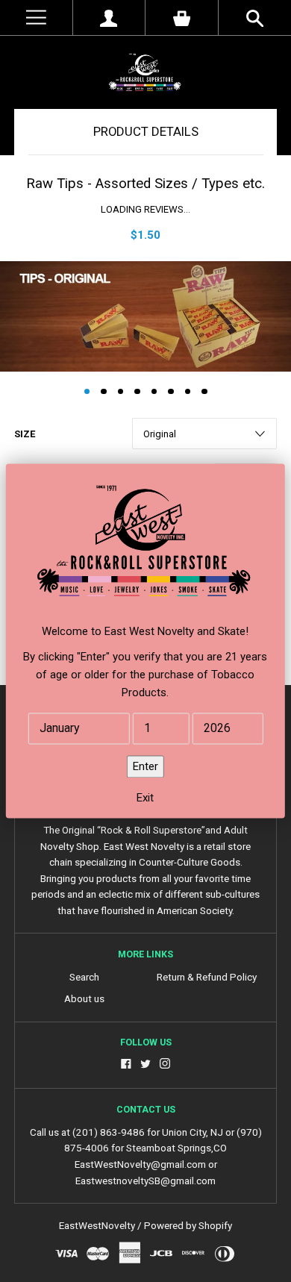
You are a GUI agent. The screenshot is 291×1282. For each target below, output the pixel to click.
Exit (145, 798)
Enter (145, 767)
